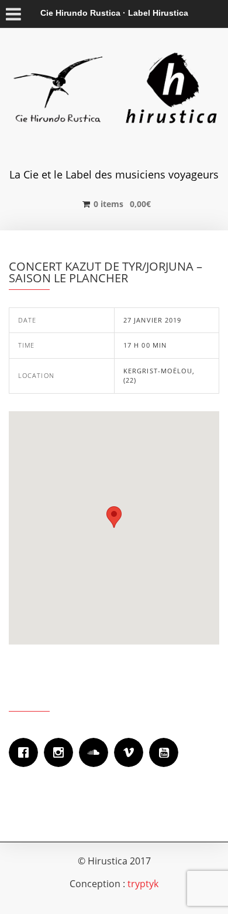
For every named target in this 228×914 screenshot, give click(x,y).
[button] (114, 517)
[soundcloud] (96, 752)
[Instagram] (61, 752)
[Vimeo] (131, 752)
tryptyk (142, 883)
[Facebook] (26, 752)
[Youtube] (166, 752)
